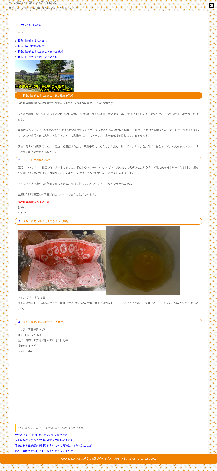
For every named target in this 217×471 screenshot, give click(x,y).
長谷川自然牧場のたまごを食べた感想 (40, 51)
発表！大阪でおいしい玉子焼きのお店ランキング (44, 450)
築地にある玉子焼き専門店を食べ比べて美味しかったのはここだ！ (54, 445)
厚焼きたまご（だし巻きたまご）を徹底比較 (41, 434)
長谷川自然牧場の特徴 (31, 46)
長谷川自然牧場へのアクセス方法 (38, 56)
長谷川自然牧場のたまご (37, 25)
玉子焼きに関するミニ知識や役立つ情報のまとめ (44, 440)
